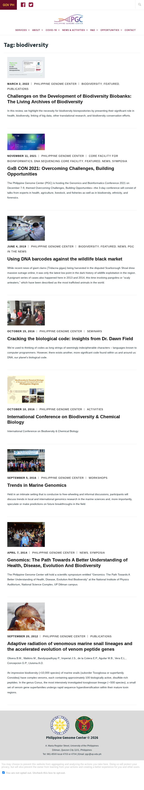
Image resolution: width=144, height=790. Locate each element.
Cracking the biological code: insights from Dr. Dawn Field (70, 338)
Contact (130, 30)
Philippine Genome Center (55, 83)
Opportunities (109, 30)
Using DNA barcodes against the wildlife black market (64, 258)
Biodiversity (92, 83)
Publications (17, 88)
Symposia (119, 161)
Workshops (98, 477)
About (36, 30)
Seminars (94, 331)
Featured (111, 83)
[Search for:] (139, 4)
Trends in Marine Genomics (36, 485)
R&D (92, 30)
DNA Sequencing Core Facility (58, 161)
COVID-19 (51, 30)
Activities (95, 409)
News (106, 161)
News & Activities (73, 30)
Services (21, 30)
